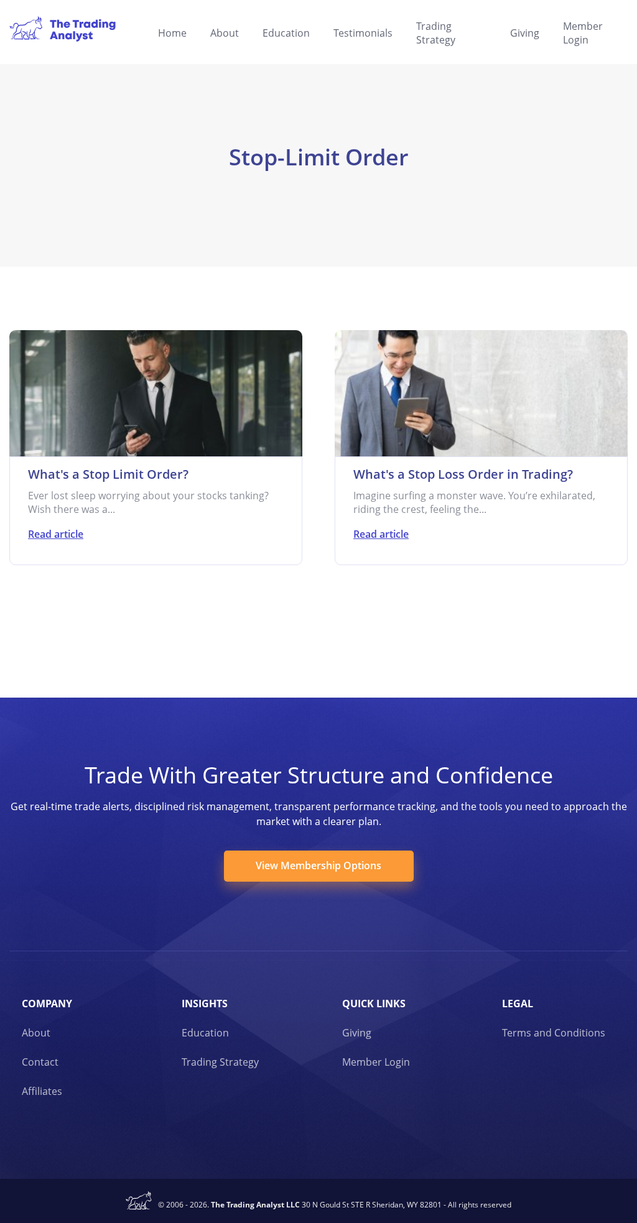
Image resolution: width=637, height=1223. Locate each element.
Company (47, 1003)
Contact (40, 1062)
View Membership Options (318, 865)
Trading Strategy (435, 33)
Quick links (374, 1003)
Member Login (583, 33)
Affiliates (42, 1091)
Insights (205, 1003)
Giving (524, 33)
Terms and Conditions (553, 1033)
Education (286, 33)
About (224, 33)
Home (172, 33)
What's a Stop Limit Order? (108, 474)
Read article (55, 534)
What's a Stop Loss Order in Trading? (463, 474)
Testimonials (363, 33)
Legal (517, 1003)
